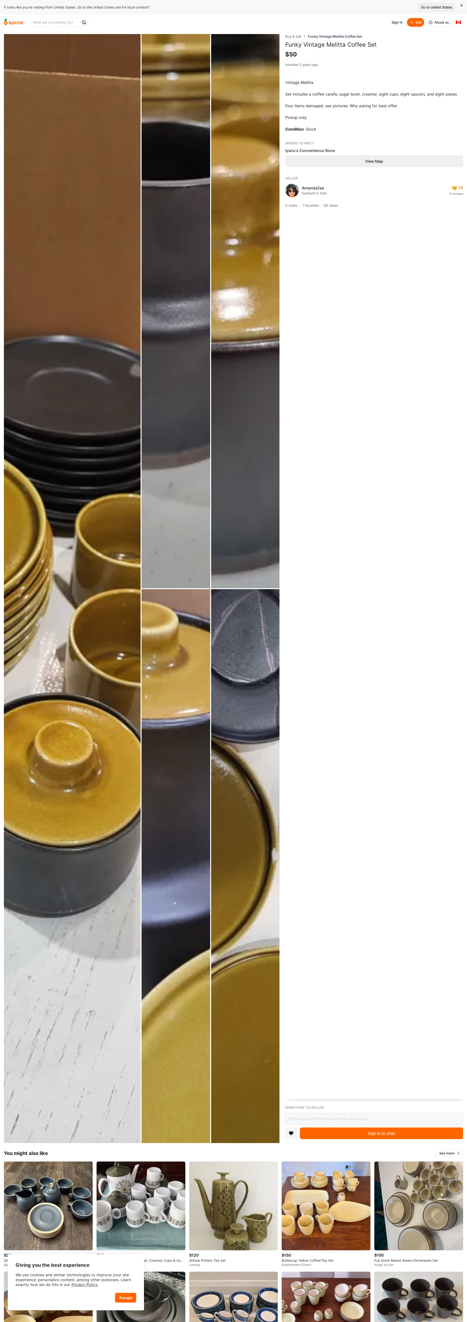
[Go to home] (13, 22)
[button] (449, 1153)
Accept (125, 1297)
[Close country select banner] (461, 5)
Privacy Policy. (85, 1284)
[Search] (84, 22)
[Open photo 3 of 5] (245, 311)
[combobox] (55, 22)
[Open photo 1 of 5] (72, 588)
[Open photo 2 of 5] (176, 311)
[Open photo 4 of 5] (176, 866)
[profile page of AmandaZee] (292, 190)
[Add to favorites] (291, 1133)
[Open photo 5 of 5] (245, 866)
